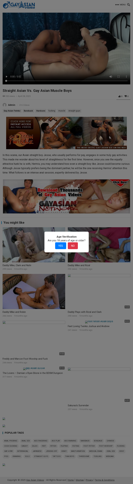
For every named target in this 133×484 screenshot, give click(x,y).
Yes (60, 245)
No (73, 245)
